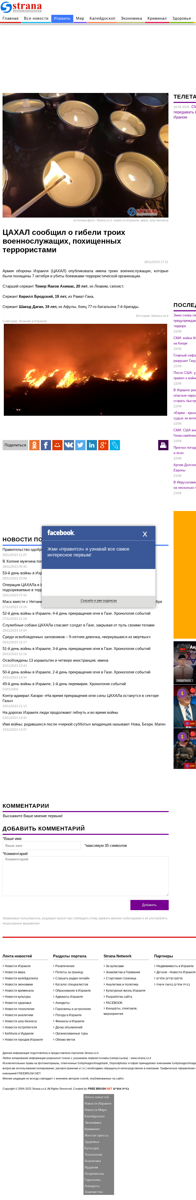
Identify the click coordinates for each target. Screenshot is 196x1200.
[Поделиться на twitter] (80, 445)
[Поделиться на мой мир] (57, 445)
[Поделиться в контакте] (69, 445)
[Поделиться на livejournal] (115, 445)
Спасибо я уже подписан (99, 600)
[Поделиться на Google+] (103, 445)
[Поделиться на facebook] (46, 445)
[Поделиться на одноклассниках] (34, 445)
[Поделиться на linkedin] (92, 445)
